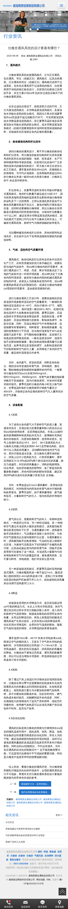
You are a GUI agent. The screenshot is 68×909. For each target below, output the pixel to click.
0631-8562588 (21, 863)
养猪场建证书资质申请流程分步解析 (22, 828)
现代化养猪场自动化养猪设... (35, 791)
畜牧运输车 (15, 859)
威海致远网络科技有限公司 (22, 879)
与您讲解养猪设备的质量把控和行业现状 (25, 835)
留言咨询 (42, 906)
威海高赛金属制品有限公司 (29, 799)
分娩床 (29, 855)
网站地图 (40, 879)
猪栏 (40, 851)
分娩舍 (14, 855)
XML (48, 879)
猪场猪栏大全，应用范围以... (35, 783)
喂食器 (53, 851)
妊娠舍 (21, 855)
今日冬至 (9, 822)
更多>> (59, 815)
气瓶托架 (38, 855)
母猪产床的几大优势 (15, 841)
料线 (46, 851)
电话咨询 (8, 906)
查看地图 (59, 906)
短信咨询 (25, 906)
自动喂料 (49, 855)
